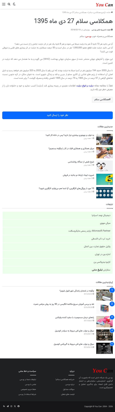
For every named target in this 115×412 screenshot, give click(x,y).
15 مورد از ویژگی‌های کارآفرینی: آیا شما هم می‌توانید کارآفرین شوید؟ (66, 188)
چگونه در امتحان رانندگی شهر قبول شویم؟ (77, 291)
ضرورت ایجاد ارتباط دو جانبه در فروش (78, 175)
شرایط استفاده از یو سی (27, 394)
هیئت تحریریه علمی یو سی (101, 29)
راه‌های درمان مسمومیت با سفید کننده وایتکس (74, 317)
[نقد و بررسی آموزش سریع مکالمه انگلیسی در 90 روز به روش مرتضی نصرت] (104, 308)
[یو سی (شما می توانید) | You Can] (96, 370)
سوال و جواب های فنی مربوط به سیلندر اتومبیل (74, 331)
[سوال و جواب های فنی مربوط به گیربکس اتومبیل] (104, 348)
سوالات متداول (68, 389)
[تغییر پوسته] (14, 5)
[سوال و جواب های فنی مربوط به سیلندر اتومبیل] (104, 335)
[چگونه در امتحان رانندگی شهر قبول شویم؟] (104, 295)
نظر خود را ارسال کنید (57, 115)
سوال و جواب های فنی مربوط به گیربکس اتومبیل (74, 344)
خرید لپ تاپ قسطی (100, 238)
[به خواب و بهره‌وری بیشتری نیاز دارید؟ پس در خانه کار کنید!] (104, 139)
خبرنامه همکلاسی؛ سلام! (65, 379)
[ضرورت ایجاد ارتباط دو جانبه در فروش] (104, 179)
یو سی (110, 377)
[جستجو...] (8, 5)
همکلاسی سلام (101, 99)
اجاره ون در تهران (102, 254)
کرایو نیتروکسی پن (102, 262)
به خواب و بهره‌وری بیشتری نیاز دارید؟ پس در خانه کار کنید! (70, 135)
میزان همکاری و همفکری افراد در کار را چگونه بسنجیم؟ (71, 148)
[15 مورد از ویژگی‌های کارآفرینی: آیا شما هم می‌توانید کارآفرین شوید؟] (104, 192)
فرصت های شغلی (67, 394)
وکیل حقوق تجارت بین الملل (97, 246)
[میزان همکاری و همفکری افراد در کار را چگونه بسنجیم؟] (104, 152)
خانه (109, 12)
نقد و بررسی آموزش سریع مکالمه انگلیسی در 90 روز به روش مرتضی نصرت (63, 304)
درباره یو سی (69, 384)
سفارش (101, 269)
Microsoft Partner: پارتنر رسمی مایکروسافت (89, 231)
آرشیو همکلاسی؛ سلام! (96, 12)
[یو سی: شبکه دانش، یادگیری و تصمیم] (98, 4)
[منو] (3, 5)
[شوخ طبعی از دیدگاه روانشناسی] (104, 166)
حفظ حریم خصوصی (28, 389)
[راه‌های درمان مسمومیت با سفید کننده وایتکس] (104, 321)
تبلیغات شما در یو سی (28, 379)
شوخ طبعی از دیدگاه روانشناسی (81, 162)
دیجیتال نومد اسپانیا (101, 215)
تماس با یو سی (30, 384)
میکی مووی (105, 223)
